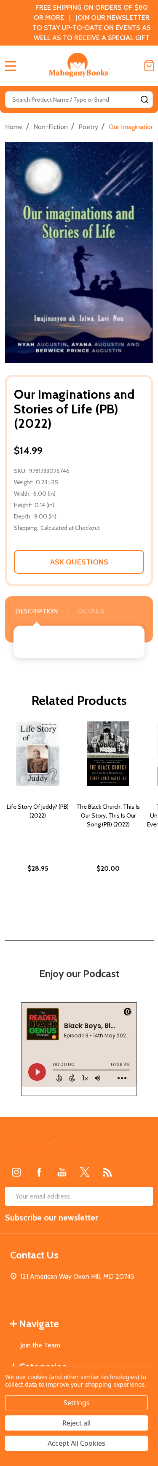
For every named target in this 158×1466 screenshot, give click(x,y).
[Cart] (149, 66)
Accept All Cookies (76, 1443)
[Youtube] (62, 1172)
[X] (84, 1172)
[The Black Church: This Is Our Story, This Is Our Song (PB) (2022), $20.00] (108, 753)
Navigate (39, 1324)
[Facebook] (39, 1172)
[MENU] (10, 65)
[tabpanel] (38, 814)
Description (36, 611)
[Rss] (107, 1172)
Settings (77, 1402)
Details (91, 611)
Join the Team (40, 1345)
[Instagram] (16, 1172)
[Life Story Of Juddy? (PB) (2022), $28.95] (37, 753)
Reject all (76, 1423)
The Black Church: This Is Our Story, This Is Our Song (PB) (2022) (108, 815)
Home (14, 127)
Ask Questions (79, 562)
